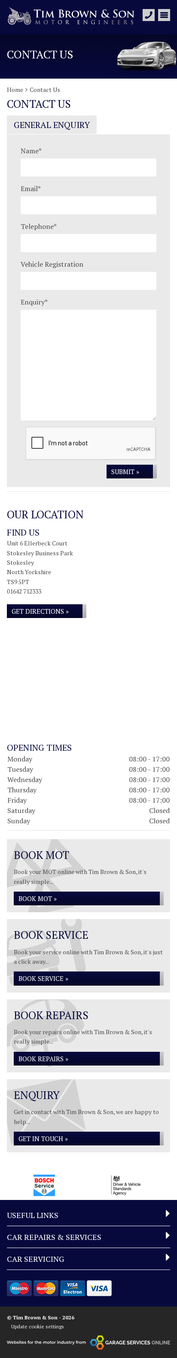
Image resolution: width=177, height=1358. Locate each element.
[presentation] (91, 443)
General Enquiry (52, 125)
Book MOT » (37, 898)
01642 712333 (24, 591)
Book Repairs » (43, 1058)
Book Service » (43, 978)
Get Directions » (40, 611)
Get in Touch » (43, 1138)
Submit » (125, 471)
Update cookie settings (37, 1326)
